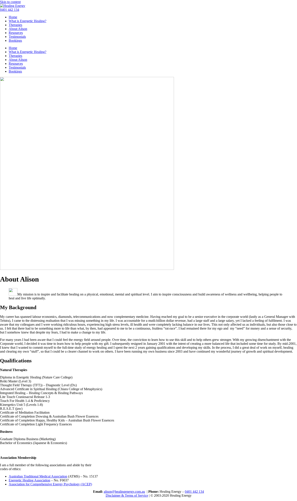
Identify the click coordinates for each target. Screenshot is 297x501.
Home (13, 17)
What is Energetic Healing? (27, 21)
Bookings (15, 40)
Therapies (15, 25)
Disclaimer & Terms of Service (127, 495)
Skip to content (10, 2)
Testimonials (17, 36)
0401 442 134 (194, 491)
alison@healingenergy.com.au (124, 491)
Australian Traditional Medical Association (38, 476)
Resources (16, 33)
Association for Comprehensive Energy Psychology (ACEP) (50, 484)
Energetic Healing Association (29, 480)
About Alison (18, 29)
